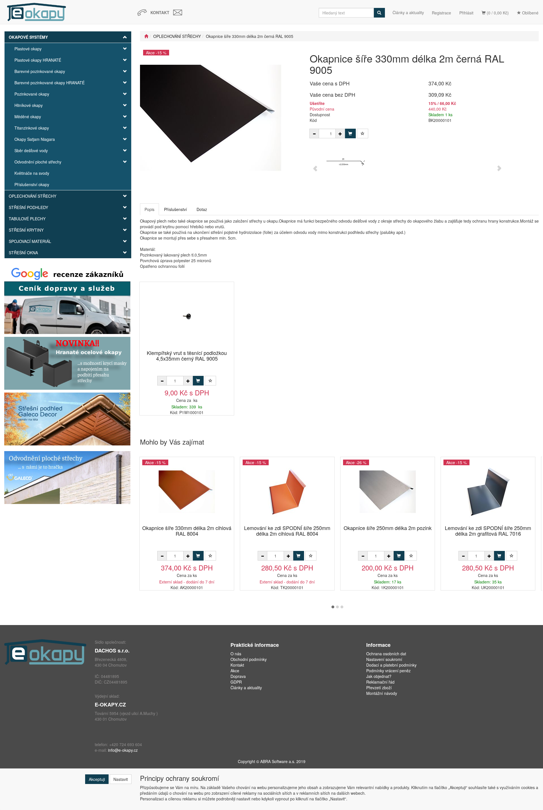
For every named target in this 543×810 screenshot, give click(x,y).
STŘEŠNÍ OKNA (23, 252)
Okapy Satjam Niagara (34, 139)
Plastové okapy (28, 48)
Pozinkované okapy (31, 94)
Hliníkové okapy (28, 105)
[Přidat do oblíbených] (362, 133)
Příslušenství (175, 209)
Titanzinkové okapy (31, 128)
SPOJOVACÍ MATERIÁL (30, 241)
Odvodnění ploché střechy (37, 162)
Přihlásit (466, 13)
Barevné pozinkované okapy (39, 71)
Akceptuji (97, 779)
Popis (149, 209)
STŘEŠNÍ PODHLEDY (28, 207)
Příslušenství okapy (31, 184)
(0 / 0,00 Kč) (497, 13)
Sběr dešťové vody (31, 150)
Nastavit (120, 779)
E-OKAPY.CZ (110, 704)
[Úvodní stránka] (146, 36)
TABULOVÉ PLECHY (27, 218)
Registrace (441, 13)
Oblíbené (529, 13)
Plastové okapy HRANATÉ (37, 60)
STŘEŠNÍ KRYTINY (26, 230)
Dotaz (202, 209)
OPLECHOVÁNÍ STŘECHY (32, 196)
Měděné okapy (27, 116)
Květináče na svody (31, 173)
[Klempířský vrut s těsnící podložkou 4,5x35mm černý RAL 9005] (187, 316)
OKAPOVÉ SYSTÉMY (28, 37)
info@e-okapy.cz (123, 750)
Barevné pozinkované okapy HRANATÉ (49, 82)
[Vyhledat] (379, 13)
